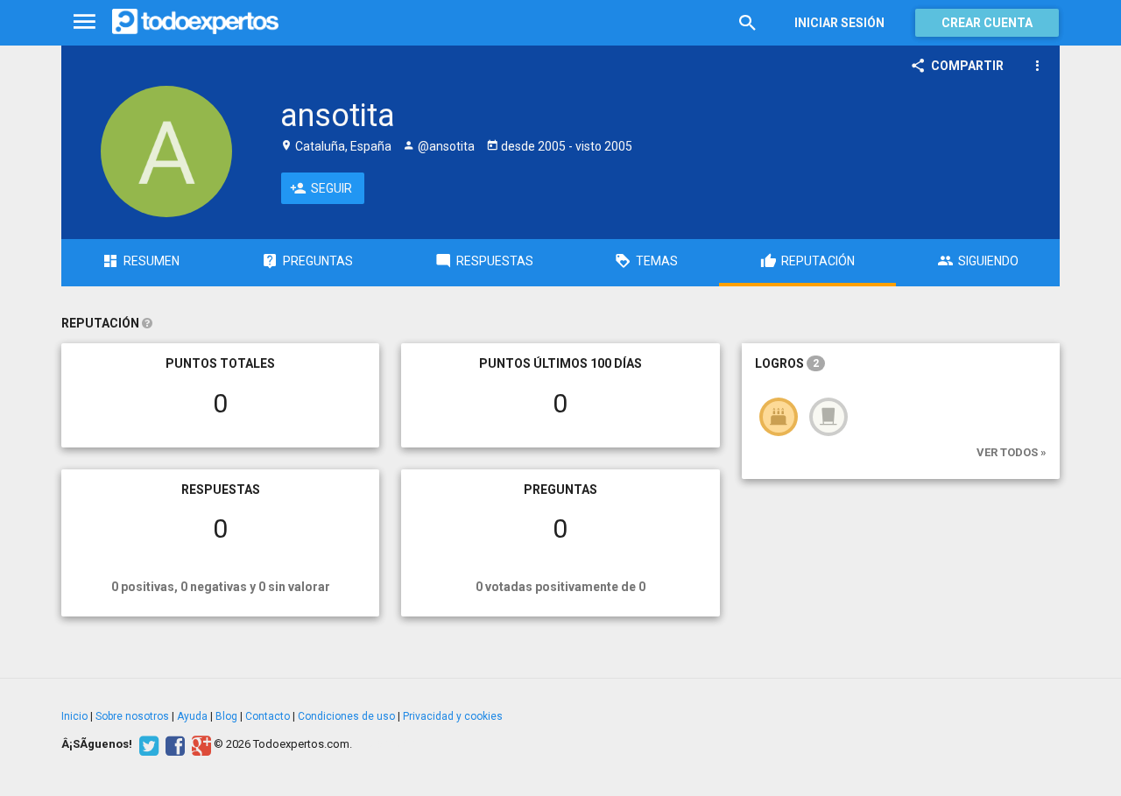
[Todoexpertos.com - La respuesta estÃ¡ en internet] (195, 22)
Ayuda (192, 716)
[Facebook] (173, 744)
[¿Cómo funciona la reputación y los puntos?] (147, 323)
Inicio (74, 716)
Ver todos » (1011, 452)
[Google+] (199, 744)
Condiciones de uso (346, 716)
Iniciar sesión (839, 23)
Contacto (267, 716)
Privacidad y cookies (453, 716)
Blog (226, 716)
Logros (787, 363)
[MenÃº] (84, 22)
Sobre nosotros (132, 716)
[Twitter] (147, 744)
